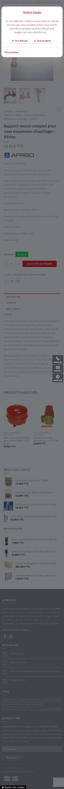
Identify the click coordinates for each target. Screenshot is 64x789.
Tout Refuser (21, 40)
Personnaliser (12, 52)
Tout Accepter (43, 40)
